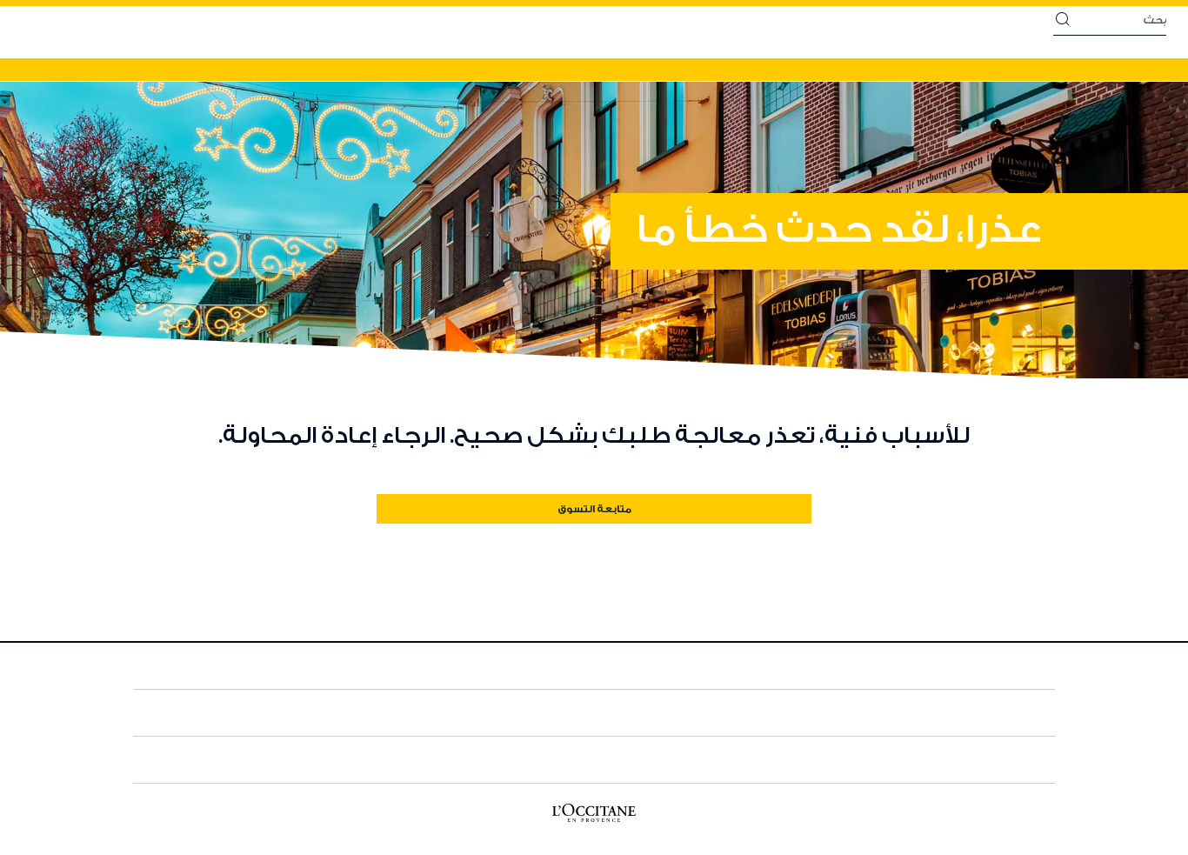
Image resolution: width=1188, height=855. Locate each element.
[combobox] (1118, 21)
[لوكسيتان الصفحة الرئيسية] (594, 817)
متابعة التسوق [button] (594, 509)
